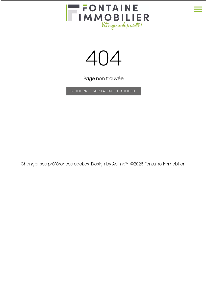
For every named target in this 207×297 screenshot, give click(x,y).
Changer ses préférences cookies (55, 164)
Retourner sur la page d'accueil (103, 91)
